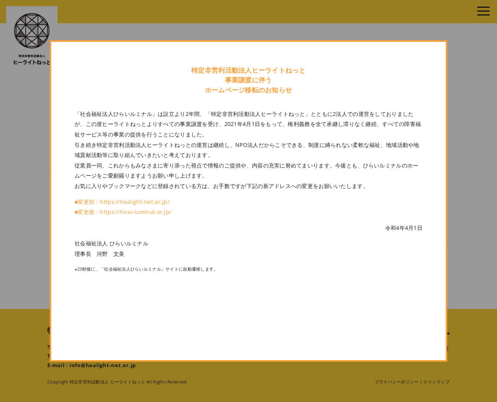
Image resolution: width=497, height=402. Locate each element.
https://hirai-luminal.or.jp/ (135, 212)
